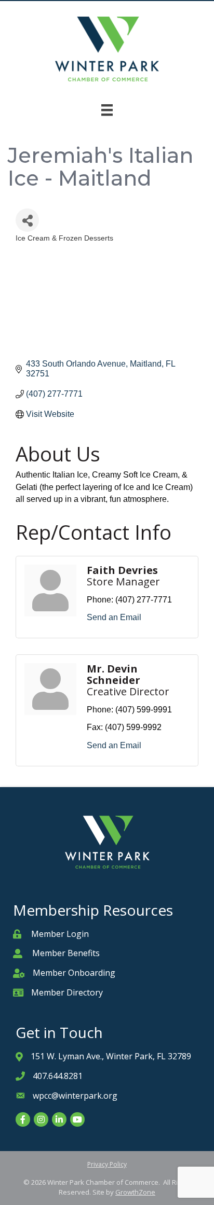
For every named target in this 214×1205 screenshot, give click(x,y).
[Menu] (107, 110)
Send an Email (114, 617)
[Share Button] (27, 220)
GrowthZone (135, 1192)
